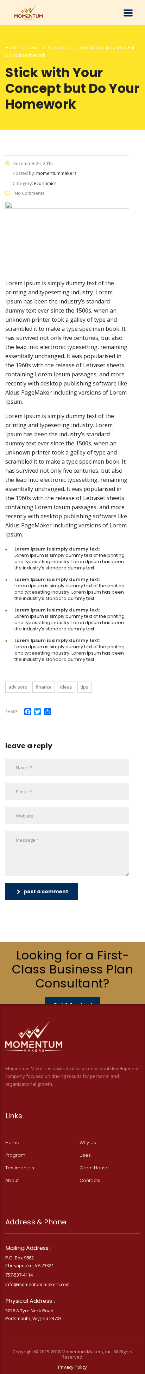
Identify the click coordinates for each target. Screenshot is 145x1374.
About (12, 1180)
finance (44, 687)
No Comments (29, 193)
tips (84, 687)
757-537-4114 (19, 1275)
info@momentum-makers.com (37, 1284)
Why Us (88, 1143)
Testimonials (19, 1168)
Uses (85, 1155)
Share (11, 711)
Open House (94, 1168)
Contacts (90, 1180)
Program (15, 1155)
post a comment (46, 891)
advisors (17, 687)
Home (11, 47)
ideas (66, 687)
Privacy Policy (72, 1367)
